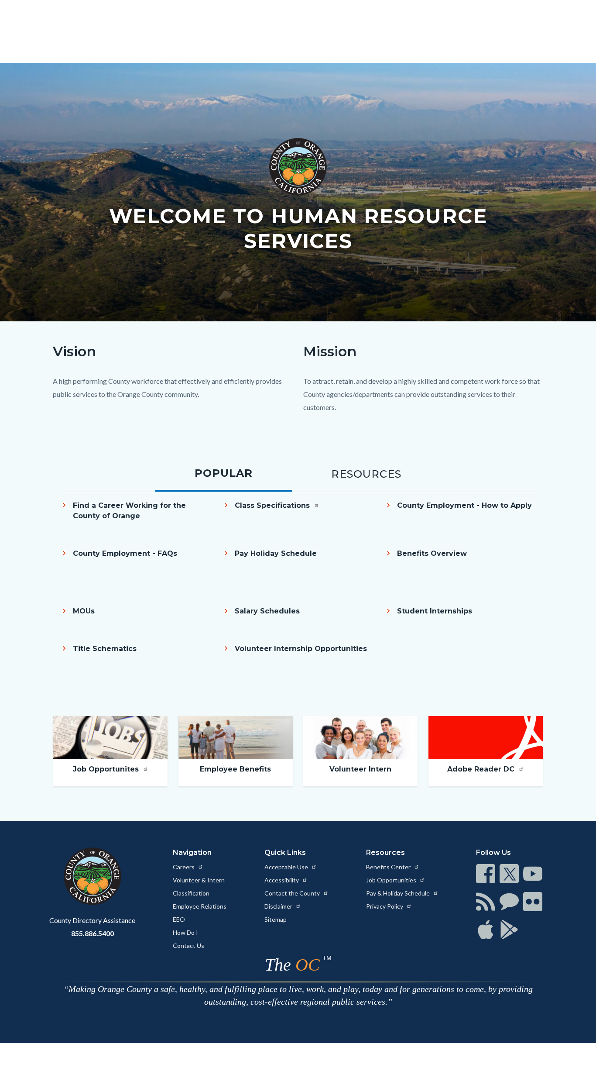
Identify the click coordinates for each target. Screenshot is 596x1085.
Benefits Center (389, 867)
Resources (385, 852)
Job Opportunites (107, 769)
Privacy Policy (385, 906)
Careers (184, 867)
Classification (191, 893)
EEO (179, 919)
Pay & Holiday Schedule (398, 893)
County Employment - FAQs (125, 553)
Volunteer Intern (360, 769)
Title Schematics (105, 648)
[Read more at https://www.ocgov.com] (92, 876)
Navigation (192, 852)
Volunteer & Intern (199, 880)
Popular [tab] (224, 473)
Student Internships (434, 611)
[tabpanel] (298, 590)
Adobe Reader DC (482, 769)
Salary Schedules (267, 611)
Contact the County (292, 893)
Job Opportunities (392, 880)
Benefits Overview (432, 553)
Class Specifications (273, 505)
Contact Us (188, 945)
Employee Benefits (235, 769)
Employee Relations (199, 906)
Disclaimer (279, 906)
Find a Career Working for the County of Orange (129, 510)
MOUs (84, 611)
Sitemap (275, 919)
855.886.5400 (92, 933)
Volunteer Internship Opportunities (301, 648)
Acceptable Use (286, 867)
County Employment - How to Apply (464, 505)
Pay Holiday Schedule (276, 553)
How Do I (185, 932)
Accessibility (282, 880)
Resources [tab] (366, 474)
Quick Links (285, 852)
